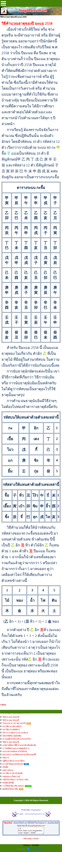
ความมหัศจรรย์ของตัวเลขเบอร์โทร (16, 739)
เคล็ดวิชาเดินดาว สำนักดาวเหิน (15, 780)
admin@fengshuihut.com (36, 825)
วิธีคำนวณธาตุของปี (10, 717)
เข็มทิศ (5, 767)
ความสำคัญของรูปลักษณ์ (12, 764)
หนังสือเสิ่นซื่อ (8, 783)
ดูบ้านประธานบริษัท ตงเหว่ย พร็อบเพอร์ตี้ (19, 754)
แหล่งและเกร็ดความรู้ (11, 776)
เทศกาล (5, 758)
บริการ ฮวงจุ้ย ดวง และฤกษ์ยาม (15, 733)
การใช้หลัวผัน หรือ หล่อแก (13, 786)
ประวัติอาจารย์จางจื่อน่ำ (12, 726)
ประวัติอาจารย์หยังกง (10, 729)
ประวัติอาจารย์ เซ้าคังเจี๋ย (12, 773)
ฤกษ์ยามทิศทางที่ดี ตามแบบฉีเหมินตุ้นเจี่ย (19, 745)
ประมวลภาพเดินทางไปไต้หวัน (14, 751)
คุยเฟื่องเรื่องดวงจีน (10, 789)
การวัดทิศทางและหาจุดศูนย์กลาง (15, 748)
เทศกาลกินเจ (7, 770)
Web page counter (31, 838)
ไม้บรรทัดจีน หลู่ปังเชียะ (12, 736)
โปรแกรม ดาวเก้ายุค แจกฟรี (14, 723)
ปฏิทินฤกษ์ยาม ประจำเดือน (13, 761)
